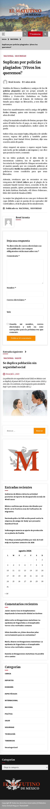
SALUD (18, 358)
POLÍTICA (8, 714)
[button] (25, 34)
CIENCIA (8, 673)
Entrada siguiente (13, 351)
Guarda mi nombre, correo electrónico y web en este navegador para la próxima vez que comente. (26, 328)
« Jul (6, 593)
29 (36, 581)
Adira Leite (9, 620)
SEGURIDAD (20, 56)
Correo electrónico (16, 300)
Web (9, 312)
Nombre (11, 288)
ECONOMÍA (9, 687)
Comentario (13, 256)
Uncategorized (11, 747)
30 (42, 581)
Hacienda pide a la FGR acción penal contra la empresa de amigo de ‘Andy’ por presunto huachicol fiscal (24, 521)
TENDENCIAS (10, 740)
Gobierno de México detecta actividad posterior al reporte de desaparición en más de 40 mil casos (25, 497)
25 (13, 581)
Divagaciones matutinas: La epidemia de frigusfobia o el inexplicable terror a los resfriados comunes (22, 623)
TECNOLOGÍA (10, 734)
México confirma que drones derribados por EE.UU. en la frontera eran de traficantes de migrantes (23, 509)
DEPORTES (9, 680)
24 (8, 581)
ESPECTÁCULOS (11, 694)
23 (42, 576)
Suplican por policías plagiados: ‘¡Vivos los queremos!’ (22, 67)
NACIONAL (9, 56)
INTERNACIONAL (11, 700)
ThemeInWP (24, 805)
